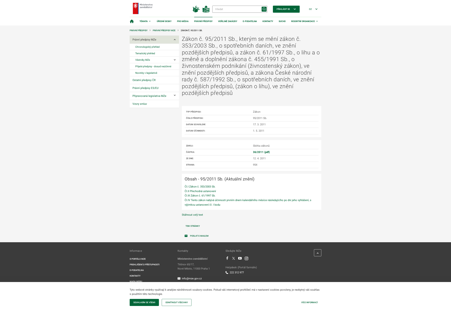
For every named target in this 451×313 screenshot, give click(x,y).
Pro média (183, 21)
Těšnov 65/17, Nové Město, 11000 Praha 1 (194, 266)
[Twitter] (233, 259)
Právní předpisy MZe (164, 30)
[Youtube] (240, 259)
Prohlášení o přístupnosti (144, 264)
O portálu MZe (138, 259)
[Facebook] (227, 259)
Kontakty (267, 21)
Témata (144, 21)
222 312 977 (237, 272)
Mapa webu (136, 281)
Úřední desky (164, 21)
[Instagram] (246, 259)
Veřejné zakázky (227, 21)
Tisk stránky (193, 226)
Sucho (282, 21)
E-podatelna (250, 21)
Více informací (309, 302)
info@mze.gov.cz (192, 278)
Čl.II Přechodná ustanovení (200, 191)
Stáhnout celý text (192, 214)
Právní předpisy (203, 21)
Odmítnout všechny (176, 302)
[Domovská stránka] (132, 21)
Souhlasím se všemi (144, 302)
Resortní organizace (303, 21)
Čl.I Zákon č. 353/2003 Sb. (200, 186)
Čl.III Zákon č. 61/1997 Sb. (200, 195)
